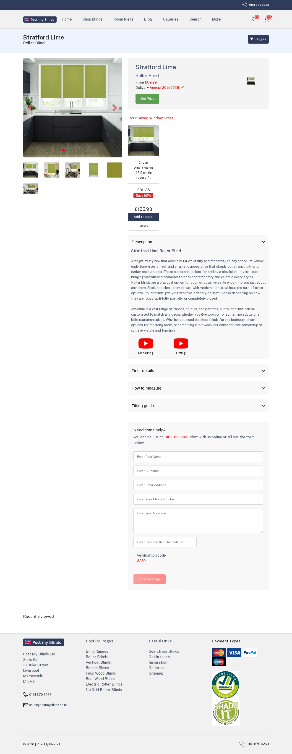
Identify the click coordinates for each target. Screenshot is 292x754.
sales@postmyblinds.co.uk (48, 705)
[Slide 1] (67, 150)
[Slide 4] (78, 150)
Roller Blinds (97, 657)
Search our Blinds (164, 651)
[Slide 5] (82, 150)
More (216, 19)
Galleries (171, 19)
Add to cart (143, 217)
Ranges (259, 39)
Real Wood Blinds (100, 679)
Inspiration (158, 662)
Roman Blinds (97, 668)
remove (143, 225)
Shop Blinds (92, 19)
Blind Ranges (97, 651)
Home (67, 19)
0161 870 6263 (40, 694)
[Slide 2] (71, 150)
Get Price (147, 98)
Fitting (181, 353)
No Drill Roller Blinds (104, 690)
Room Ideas (123, 19)
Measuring (146, 353)
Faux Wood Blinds (101, 673)
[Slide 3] (74, 150)
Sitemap (156, 673)
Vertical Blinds (98, 662)
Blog (148, 19)
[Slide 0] (63, 150)
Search (195, 19)
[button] (30, 107)
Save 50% (143, 195)
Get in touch (159, 657)
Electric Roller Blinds (104, 684)
